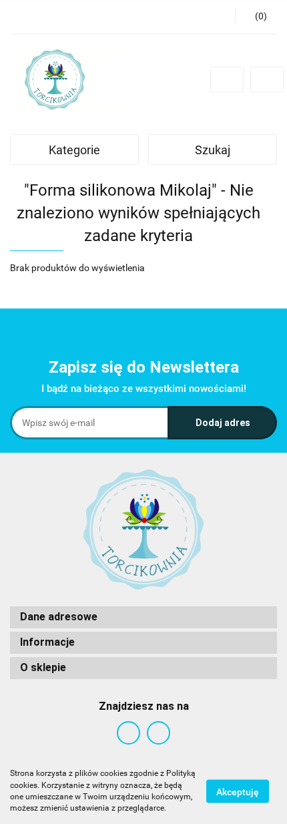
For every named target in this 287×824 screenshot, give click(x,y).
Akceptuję (237, 791)
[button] (143, 617)
